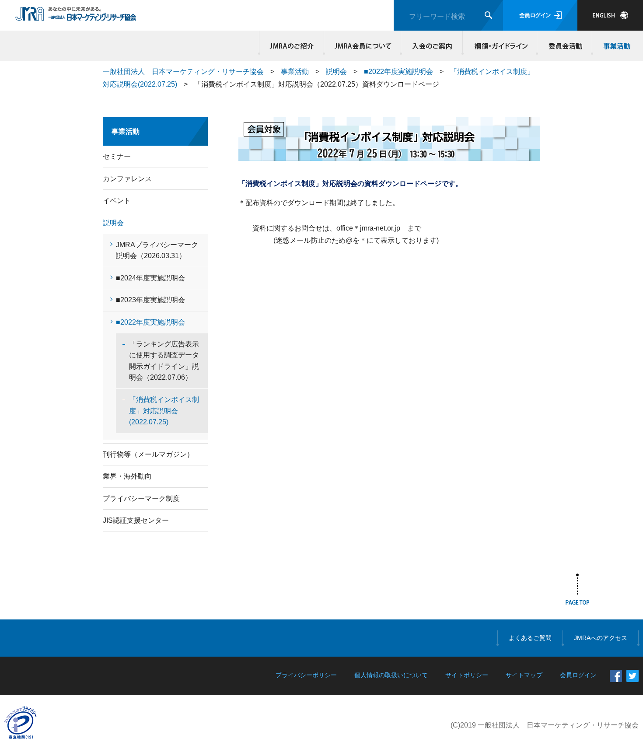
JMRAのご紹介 (292, 46)
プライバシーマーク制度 (141, 498)
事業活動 (615, 46)
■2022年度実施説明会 (398, 71)
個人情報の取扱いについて (391, 675)
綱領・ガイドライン (500, 46)
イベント (117, 200)
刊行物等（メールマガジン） (148, 454)
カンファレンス (127, 178)
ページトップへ (577, 591)
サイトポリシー (466, 675)
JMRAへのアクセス (600, 637)
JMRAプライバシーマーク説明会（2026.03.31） (157, 250)
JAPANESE (610, 15)
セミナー (117, 156)
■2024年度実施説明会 (150, 278)
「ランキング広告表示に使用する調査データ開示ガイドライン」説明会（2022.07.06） (164, 360)
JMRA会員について (363, 46)
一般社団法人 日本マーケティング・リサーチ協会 (183, 71)
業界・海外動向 (127, 476)
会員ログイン (540, 15)
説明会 (336, 71)
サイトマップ (524, 675)
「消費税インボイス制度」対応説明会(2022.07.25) (164, 411)
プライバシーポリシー (306, 675)
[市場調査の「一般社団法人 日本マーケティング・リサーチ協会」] (75, 16)
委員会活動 (565, 46)
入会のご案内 (432, 46)
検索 (488, 15)
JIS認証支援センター (136, 520)
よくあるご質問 (530, 637)
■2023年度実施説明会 (150, 300)
